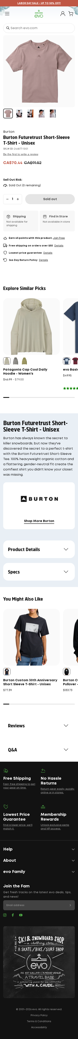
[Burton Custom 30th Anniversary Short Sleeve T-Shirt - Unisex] (31, 637)
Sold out (50, 199)
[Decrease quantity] (7, 199)
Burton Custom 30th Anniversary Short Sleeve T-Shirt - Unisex (30, 682)
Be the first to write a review (20, 154)
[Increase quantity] (17, 199)
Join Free (59, 238)
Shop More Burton (39, 521)
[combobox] (39, 28)
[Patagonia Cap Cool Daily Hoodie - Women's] (31, 326)
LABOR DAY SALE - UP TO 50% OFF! (39, 3)
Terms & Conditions (39, 1021)
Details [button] (58, 246)
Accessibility (39, 1027)
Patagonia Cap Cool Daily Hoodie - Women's (25, 371)
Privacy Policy (39, 1015)
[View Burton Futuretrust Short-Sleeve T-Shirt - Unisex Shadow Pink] (8, 113)
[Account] (62, 14)
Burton (8, 131)
